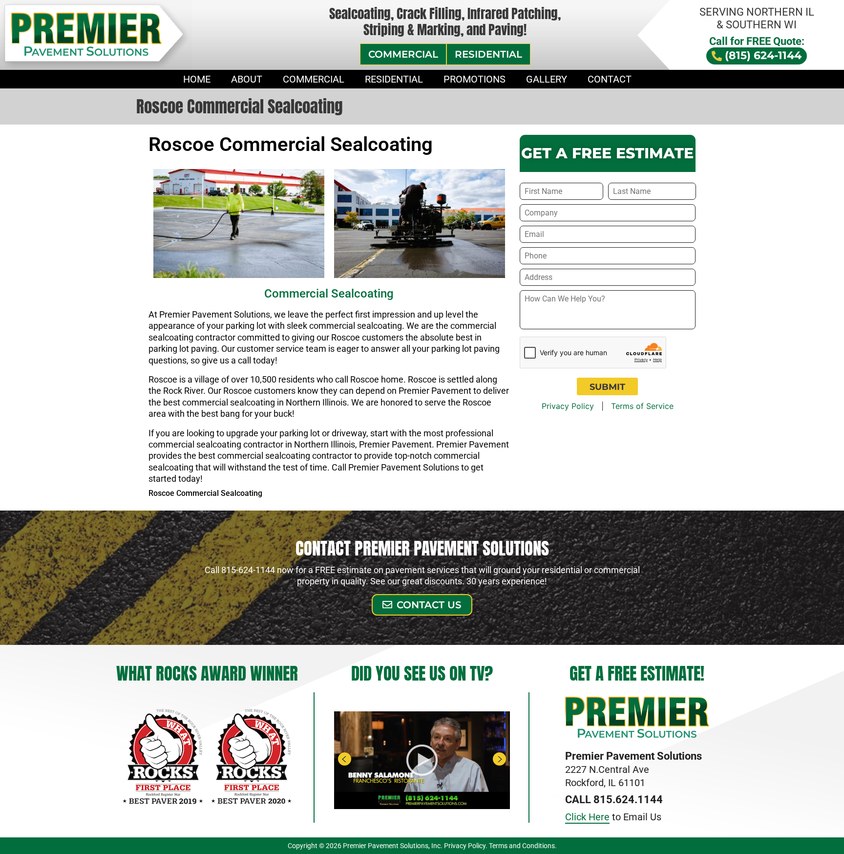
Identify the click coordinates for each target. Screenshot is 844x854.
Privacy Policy (568, 406)
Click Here (587, 817)
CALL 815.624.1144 (614, 799)
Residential (394, 79)
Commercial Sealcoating (329, 293)
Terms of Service (642, 406)
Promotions (474, 79)
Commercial (313, 79)
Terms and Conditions (522, 846)
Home (197, 79)
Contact (610, 79)
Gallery (546, 79)
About (246, 79)
